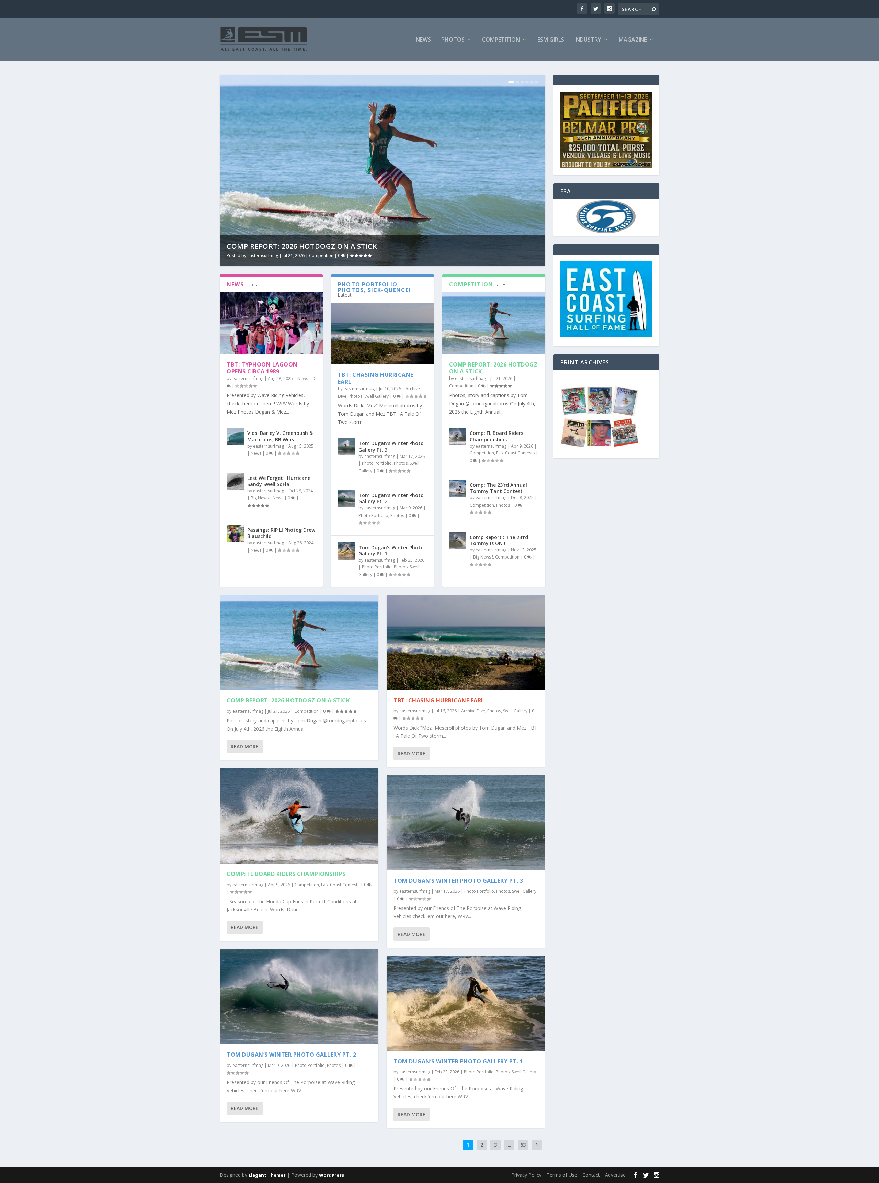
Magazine (633, 40)
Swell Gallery (376, 396)
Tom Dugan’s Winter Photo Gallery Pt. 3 (391, 446)
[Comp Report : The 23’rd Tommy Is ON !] (457, 540)
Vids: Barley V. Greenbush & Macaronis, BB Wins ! (280, 436)
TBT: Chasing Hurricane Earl (375, 378)
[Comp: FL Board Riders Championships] (457, 436)
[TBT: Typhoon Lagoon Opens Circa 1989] (271, 323)
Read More (245, 746)
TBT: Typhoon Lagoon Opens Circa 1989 (262, 368)
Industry (587, 40)
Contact (591, 1175)
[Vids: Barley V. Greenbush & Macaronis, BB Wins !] (235, 436)
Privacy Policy (526, 1175)
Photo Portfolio (377, 463)
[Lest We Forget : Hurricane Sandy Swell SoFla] (235, 481)
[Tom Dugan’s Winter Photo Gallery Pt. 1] (346, 551)
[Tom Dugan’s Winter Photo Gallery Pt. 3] (346, 446)
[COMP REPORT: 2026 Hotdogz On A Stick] (493, 323)
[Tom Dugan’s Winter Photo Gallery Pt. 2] (346, 498)
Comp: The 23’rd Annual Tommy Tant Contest (498, 488)
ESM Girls (550, 40)
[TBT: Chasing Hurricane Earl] (382, 333)
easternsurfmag (262, 255)
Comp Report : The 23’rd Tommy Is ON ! (499, 540)
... (509, 1144)
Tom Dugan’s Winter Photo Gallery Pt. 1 (391, 550)
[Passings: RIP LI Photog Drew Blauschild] (235, 533)
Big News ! (261, 498)
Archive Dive (473, 711)
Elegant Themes (267, 1175)
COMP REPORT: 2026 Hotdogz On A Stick (302, 246)
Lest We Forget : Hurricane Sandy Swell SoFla (278, 481)
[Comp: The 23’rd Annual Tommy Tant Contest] (457, 488)
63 (523, 1144)
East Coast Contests (515, 453)
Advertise (615, 1175)
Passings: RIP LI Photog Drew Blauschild (281, 533)
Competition (501, 40)
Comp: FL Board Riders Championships (496, 436)
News (423, 40)
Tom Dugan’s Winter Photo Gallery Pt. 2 (391, 498)
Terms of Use (562, 1175)
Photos (453, 40)
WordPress (331, 1175)
